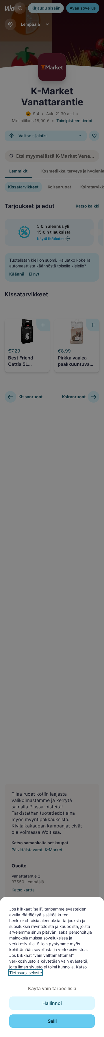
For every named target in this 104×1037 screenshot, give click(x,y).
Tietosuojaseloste (25, 972)
